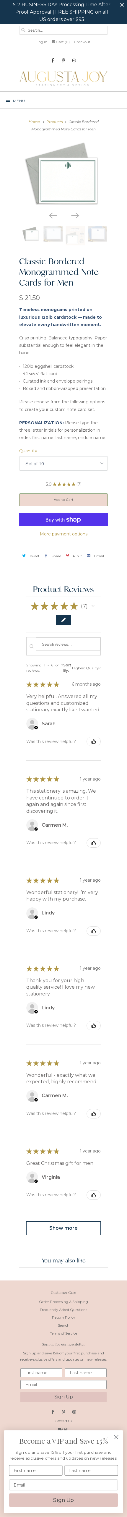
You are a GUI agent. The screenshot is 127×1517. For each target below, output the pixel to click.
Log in (42, 42)
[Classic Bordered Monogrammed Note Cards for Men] (63, 174)
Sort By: (67, 668)
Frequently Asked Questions (63, 1309)
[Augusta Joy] (63, 78)
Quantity (28, 451)
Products (54, 121)
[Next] (74, 214)
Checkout (82, 42)
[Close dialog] (116, 1437)
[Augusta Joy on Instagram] (74, 60)
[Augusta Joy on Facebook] (53, 60)
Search (63, 1325)
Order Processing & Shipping (63, 1301)
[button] (93, 606)
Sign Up (63, 1397)
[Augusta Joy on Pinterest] (63, 60)
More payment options (63, 534)
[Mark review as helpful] (94, 741)
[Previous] (52, 214)
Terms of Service (63, 1333)
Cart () (62, 42)
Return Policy (63, 1317)
